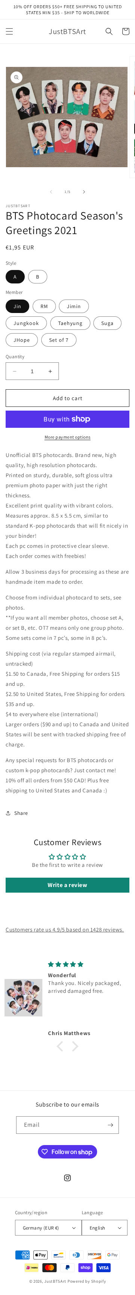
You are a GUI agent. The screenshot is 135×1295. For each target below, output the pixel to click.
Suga (107, 323)
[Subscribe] (110, 1125)
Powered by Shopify (87, 1281)
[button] (9, 31)
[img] (87, 964)
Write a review (67, 885)
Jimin (74, 306)
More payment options (68, 437)
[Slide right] (84, 192)
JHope (22, 340)
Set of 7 (59, 340)
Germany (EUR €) (41, 1228)
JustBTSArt (55, 1281)
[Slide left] (51, 192)
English (97, 1228)
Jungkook (26, 323)
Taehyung (70, 323)
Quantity (15, 356)
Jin (17, 306)
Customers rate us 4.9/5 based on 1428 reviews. (65, 929)
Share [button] (21, 813)
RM (44, 306)
